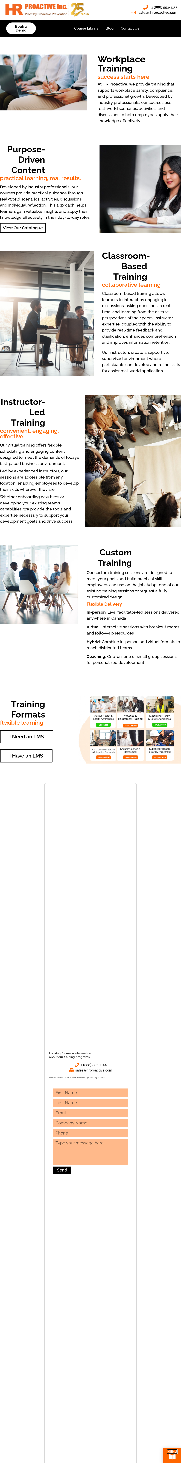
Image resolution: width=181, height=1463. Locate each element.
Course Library (86, 28)
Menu (172, 1451)
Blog (110, 28)
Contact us (130, 28)
